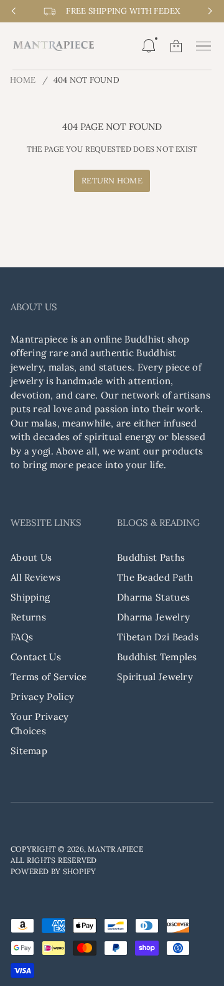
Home (22, 80)
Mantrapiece (115, 849)
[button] (148, 46)
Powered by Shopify (53, 871)
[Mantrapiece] (53, 46)
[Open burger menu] (203, 46)
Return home (112, 180)
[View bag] (176, 46)
